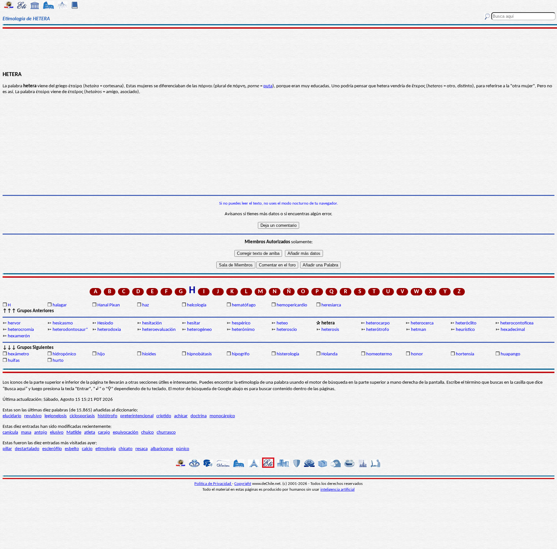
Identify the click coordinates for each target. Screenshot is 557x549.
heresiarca (331, 305)
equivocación (125, 432)
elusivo (57, 432)
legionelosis (55, 416)
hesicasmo (63, 323)
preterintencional (136, 416)
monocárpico (222, 416)
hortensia (465, 354)
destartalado (27, 449)
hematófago (244, 305)
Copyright (242, 484)
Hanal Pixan (108, 305)
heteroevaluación (159, 329)
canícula (10, 432)
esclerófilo (52, 449)
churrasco (166, 432)
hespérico (241, 323)
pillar (7, 449)
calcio (87, 449)
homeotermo (379, 354)
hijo (101, 354)
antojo (40, 432)
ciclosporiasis (82, 416)
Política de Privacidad (213, 484)
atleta (89, 432)
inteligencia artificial (337, 489)
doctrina (199, 416)
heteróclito (465, 323)
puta (267, 86)
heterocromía (21, 329)
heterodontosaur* (70, 329)
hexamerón (19, 336)
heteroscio (287, 329)
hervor (14, 323)
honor (417, 354)
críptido (163, 416)
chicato (125, 449)
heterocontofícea (516, 323)
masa (26, 432)
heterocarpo (378, 323)
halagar (60, 305)
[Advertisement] (278, 48)
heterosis (330, 329)
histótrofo (107, 416)
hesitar (193, 323)
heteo (282, 323)
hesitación (152, 323)
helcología (196, 305)
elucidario (12, 416)
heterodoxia (109, 329)
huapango (510, 354)
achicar (181, 416)
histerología (288, 354)
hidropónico (64, 354)
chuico (147, 432)
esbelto (72, 449)
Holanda (329, 354)
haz (145, 305)
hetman (418, 329)
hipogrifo (240, 354)
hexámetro (18, 354)
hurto (58, 360)
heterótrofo (377, 329)
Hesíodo (105, 323)
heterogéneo (199, 329)
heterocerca (422, 323)
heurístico (465, 329)
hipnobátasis (199, 354)
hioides (149, 354)
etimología (105, 449)
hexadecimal (513, 329)
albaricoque (162, 449)
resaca (141, 449)
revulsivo (33, 416)
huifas (14, 360)
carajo (104, 432)
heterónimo (243, 329)
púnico (182, 449)
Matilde (73, 432)
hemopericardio (292, 305)
